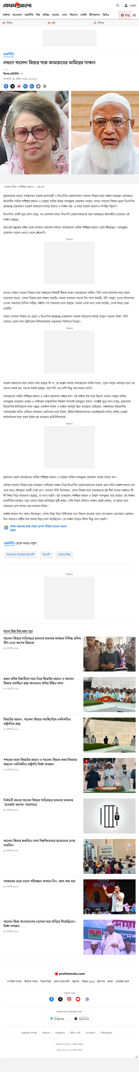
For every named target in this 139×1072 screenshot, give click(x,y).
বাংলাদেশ (17, 15)
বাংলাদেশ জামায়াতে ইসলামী (20, 555)
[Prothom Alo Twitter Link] (62, 999)
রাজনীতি (29, 15)
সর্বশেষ (6, 15)
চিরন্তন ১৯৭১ (88, 982)
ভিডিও (106, 15)
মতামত (55, 15)
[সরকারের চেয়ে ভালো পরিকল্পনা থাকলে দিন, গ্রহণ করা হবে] (109, 896)
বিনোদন (74, 15)
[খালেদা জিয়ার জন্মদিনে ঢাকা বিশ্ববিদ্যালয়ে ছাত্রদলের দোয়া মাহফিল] (109, 856)
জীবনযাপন (94, 15)
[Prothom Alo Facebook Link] (53, 999)
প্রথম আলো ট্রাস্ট (62, 982)
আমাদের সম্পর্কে (29, 1033)
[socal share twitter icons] (13, 88)
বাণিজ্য (46, 15)
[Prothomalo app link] (57, 1019)
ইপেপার (101, 982)
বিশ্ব (38, 15)
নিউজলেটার (106, 1033)
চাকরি (83, 15)
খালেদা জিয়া (64, 555)
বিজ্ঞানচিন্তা (46, 982)
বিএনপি (46, 555)
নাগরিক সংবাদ (14, 982)
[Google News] (87, 999)
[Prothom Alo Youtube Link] (79, 999)
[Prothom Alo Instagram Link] (70, 999)
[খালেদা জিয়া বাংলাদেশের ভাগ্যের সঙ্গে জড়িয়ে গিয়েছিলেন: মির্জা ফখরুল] (109, 937)
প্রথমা (110, 982)
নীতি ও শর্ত (75, 1033)
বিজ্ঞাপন (46, 1033)
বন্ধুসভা (75, 982)
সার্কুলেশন (60, 1033)
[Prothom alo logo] (69, 975)
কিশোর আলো (31, 982)
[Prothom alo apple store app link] (82, 1019)
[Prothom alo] (17, 5)
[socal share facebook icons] (6, 88)
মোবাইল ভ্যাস (122, 982)
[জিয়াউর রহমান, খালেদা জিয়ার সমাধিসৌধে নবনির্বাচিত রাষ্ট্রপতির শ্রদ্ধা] (109, 735)
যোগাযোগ (90, 1033)
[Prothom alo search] (118, 5)
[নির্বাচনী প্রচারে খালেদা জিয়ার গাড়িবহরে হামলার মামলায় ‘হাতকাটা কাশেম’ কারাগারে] (109, 815)
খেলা (64, 15)
